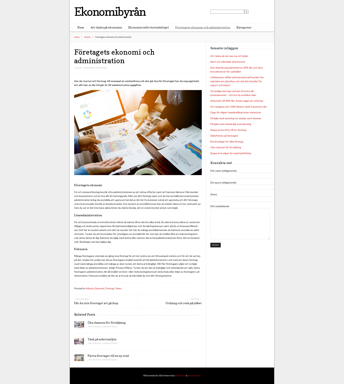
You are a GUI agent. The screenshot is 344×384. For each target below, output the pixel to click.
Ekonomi (99, 288)
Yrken (118, 288)
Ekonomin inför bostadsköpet (148, 27)
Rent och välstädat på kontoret (227, 61)
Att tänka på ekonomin (106, 27)
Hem (80, 27)
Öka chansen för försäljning (107, 322)
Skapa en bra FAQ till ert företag (228, 129)
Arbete (87, 37)
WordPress (180, 375)
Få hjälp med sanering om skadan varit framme (235, 118)
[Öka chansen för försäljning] (79, 325)
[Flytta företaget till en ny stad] (79, 359)
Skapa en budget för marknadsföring (230, 153)
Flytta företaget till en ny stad (108, 356)
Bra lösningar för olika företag (226, 141)
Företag (109, 288)
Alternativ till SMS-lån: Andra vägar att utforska (236, 100)
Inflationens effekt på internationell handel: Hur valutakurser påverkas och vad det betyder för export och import (237, 81)
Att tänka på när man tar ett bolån (229, 55)
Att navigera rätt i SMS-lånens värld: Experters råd (238, 106)
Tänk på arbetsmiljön (102, 339)
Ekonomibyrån (110, 11)
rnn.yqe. (78, 67)
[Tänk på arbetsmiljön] (79, 342)
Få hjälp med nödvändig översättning (230, 123)
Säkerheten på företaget (224, 135)
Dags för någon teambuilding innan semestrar (235, 112)
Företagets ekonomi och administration (202, 27)
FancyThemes (194, 375)
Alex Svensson (95, 326)
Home (77, 37)
